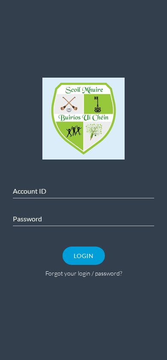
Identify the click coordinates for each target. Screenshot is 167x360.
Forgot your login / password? (83, 273)
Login (84, 255)
